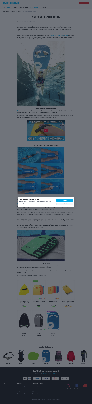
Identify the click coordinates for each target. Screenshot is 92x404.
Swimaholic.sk (6, 11)
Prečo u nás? (5, 390)
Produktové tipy (34, 7)
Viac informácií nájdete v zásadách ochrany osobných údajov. (31, 204)
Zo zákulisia (43, 7)
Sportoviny (13, 11)
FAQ (3, 393)
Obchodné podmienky (22, 390)
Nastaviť (64, 203)
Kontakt (4, 386)
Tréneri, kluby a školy (36, 390)
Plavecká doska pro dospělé (39, 301)
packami (61, 35)
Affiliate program (36, 392)
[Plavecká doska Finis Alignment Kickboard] (24, 290)
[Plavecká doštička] (53, 290)
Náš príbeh (5, 388)
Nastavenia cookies (21, 393)
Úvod (4, 7)
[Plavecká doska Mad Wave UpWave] (24, 320)
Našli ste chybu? (36, 386)
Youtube (45, 373)
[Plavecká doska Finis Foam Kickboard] (68, 290)
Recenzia (15, 7)
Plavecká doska (20, 110)
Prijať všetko (64, 200)
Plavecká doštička (53, 301)
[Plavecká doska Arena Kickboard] (38, 320)
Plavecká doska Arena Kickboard (38, 332)
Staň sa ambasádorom (37, 393)
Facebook (49, 373)
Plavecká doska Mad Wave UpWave (24, 332)
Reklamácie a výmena (22, 388)
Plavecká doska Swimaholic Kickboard (53, 332)
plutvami (66, 35)
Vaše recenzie (6, 392)
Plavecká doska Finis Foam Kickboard (68, 302)
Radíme (9, 7)
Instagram (54, 373)
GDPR (18, 392)
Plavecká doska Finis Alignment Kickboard (24, 302)
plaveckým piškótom (54, 35)
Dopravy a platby (21, 386)
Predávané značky (36, 388)
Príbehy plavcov (23, 7)
